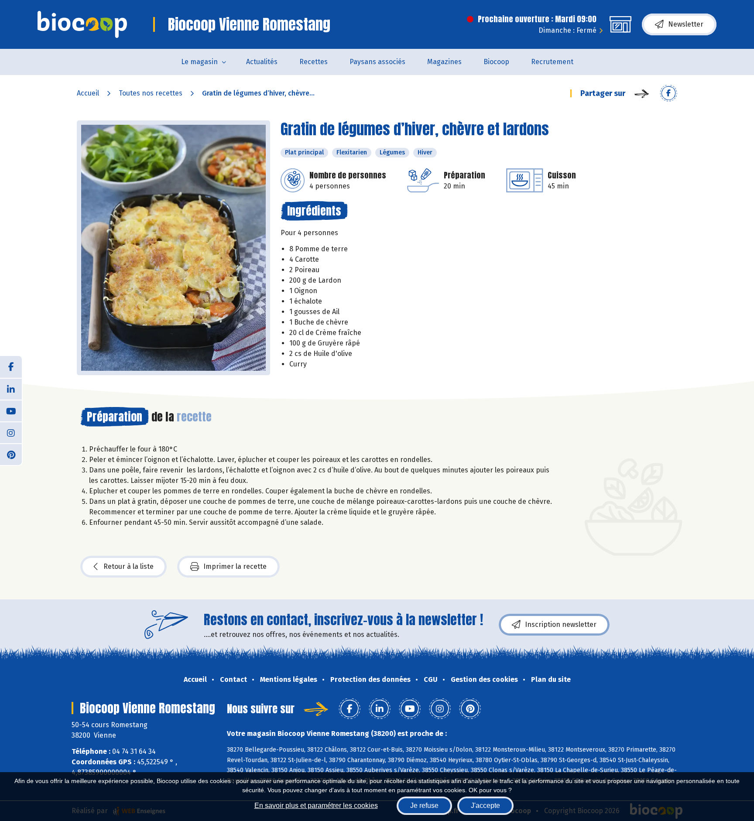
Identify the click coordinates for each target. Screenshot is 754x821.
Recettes (313, 62)
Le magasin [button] (199, 62)
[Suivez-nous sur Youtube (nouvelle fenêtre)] (11, 410)
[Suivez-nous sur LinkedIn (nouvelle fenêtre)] (11, 389)
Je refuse (424, 805)
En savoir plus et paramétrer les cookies (316, 805)
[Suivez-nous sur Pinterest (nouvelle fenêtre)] (11, 454)
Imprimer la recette (235, 566)
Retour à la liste (128, 566)
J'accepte (485, 805)
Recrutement (552, 62)
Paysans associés (377, 62)
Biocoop (496, 62)
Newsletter (685, 24)
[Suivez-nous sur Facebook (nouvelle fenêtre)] (11, 367)
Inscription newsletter (560, 624)
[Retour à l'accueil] (82, 24)
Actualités (262, 62)
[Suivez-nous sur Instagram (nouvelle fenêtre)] (11, 432)
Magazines (444, 62)
